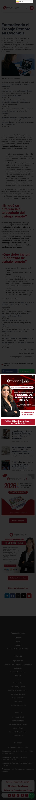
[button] (33, 376)
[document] (18, 400)
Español (22, 1)
